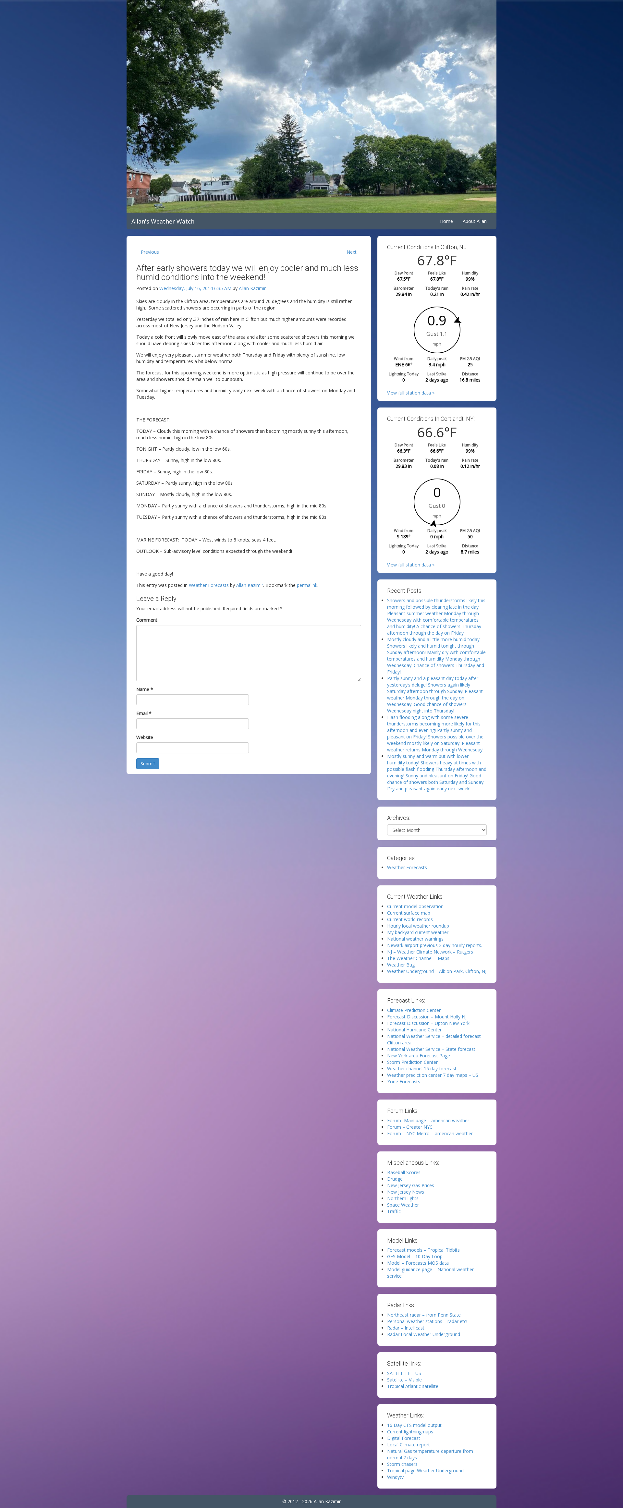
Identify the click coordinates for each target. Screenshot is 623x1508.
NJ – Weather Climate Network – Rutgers (430, 952)
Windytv (395, 1477)
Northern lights (403, 1198)
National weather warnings (415, 939)
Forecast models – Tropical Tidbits (423, 1250)
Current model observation (415, 906)
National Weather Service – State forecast (431, 1049)
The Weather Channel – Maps (418, 958)
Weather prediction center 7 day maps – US (432, 1075)
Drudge (395, 1179)
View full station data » (410, 393)
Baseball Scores (404, 1172)
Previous (150, 252)
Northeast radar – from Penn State (424, 1315)
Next (352, 252)
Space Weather (403, 1205)
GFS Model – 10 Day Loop (415, 1256)
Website (144, 737)
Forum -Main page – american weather (428, 1120)
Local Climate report (408, 1444)
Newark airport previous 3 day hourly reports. (434, 945)
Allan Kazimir (252, 288)
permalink (307, 585)
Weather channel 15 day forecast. (422, 1068)
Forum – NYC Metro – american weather (430, 1133)
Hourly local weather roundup (418, 926)
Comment (146, 620)
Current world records (410, 919)
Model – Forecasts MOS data (418, 1263)
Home (446, 221)
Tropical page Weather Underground (425, 1470)
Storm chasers (402, 1464)
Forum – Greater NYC (410, 1127)
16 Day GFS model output (414, 1425)
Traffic (394, 1211)
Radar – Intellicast (405, 1328)
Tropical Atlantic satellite (412, 1386)
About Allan (475, 221)
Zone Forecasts (403, 1081)
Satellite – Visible (404, 1380)
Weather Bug (401, 965)
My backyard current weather (417, 932)
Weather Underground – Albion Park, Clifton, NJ (436, 971)
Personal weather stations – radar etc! (427, 1321)
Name (144, 689)
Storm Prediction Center (412, 1062)
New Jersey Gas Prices (410, 1185)
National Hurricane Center (414, 1030)
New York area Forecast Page (418, 1055)
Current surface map (408, 913)
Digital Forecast (403, 1438)
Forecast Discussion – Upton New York (428, 1023)
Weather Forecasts (209, 585)
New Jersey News (405, 1192)
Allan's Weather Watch (162, 221)
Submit (147, 763)
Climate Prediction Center (414, 1010)
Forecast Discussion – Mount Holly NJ (427, 1017)
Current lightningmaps (410, 1432)
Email (144, 713)
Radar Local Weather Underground (423, 1334)
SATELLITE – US (404, 1373)
